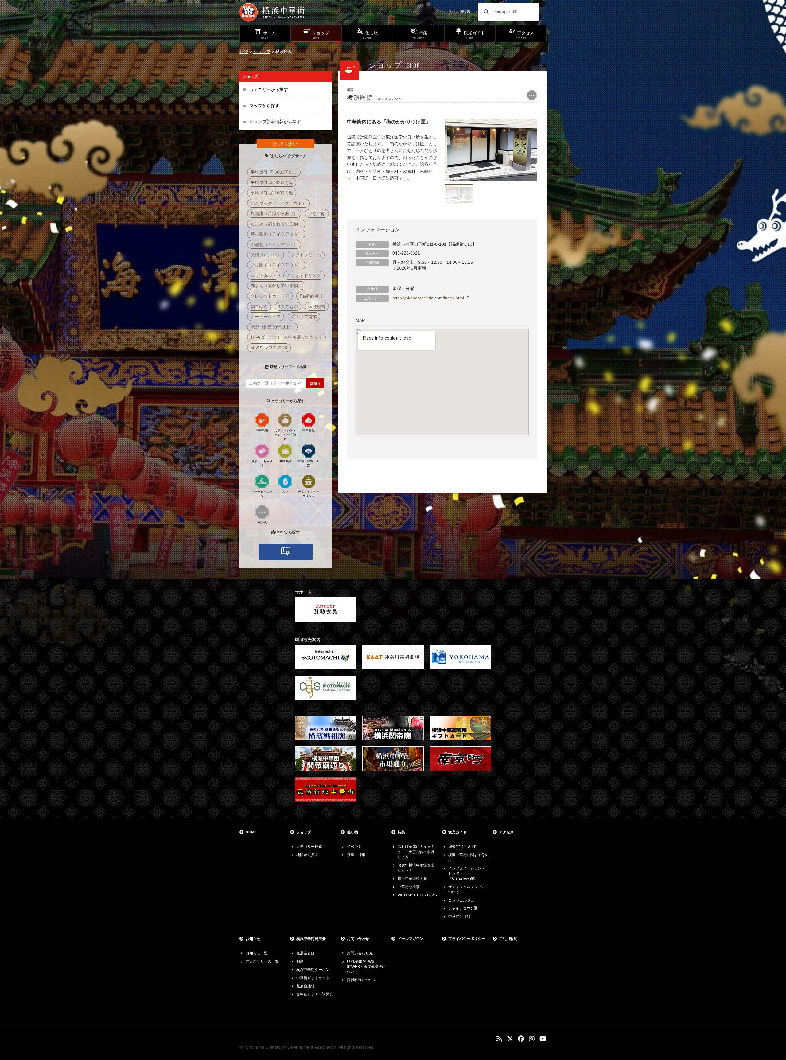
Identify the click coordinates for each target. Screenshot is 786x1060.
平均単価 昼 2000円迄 (272, 182)
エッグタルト (263, 275)
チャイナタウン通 (463, 908)
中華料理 (262, 430)
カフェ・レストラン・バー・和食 (285, 435)
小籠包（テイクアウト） (274, 244)
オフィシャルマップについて (466, 889)
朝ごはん (259, 306)
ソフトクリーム (306, 254)
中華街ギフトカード (312, 978)
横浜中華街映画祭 (412, 878)
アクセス (506, 832)
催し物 (352, 832)
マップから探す (264, 105)
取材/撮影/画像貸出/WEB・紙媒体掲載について (366, 966)
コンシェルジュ (461, 900)
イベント (354, 846)
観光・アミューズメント (308, 494)
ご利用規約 (508, 939)
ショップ (261, 51)
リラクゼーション (262, 494)
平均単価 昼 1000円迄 (272, 192)
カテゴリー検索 (309, 846)
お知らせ (253, 939)
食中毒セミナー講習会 (314, 994)
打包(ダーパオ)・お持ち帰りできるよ (286, 337)
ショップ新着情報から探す (275, 121)
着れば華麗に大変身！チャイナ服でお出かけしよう (416, 851)
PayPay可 (309, 296)
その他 (262, 522)
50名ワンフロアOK (269, 347)
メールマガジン (410, 939)
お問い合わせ (358, 939)
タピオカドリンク (304, 275)
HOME (251, 832)
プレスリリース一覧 (262, 961)
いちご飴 (316, 213)
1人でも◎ (288, 306)
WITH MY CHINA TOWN (418, 895)
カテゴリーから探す (268, 89)
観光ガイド (457, 832)
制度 (300, 961)
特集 (401, 832)
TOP (243, 51)
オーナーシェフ (266, 316)
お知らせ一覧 (257, 953)
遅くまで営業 (304, 316)
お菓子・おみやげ (262, 463)
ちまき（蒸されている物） (276, 223)
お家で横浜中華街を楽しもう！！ (416, 868)
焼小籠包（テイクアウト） (276, 234)
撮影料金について (361, 980)
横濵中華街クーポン (312, 970)
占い (285, 491)
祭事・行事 (356, 855)
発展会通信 (305, 986)
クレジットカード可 (270, 296)
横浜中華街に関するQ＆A (468, 857)
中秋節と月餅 (459, 916)
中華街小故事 (409, 887)
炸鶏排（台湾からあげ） (274, 213)
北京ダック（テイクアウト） (278, 203)
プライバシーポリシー (466, 939)
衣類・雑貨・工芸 (308, 463)
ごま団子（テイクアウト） (276, 265)
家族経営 (316, 306)
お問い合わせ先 (360, 953)
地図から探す (307, 855)
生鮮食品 (285, 461)
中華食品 (308, 430)
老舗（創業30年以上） (272, 327)
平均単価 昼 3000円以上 (274, 172)
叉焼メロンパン (266, 254)
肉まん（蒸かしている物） (276, 285)
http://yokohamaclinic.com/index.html (428, 297)
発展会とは (305, 953)
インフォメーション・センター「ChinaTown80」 (466, 873)
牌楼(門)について (462, 846)
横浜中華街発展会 (311, 939)
